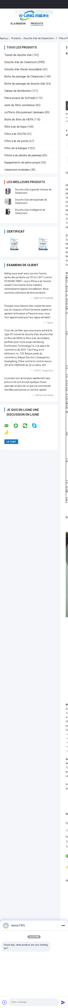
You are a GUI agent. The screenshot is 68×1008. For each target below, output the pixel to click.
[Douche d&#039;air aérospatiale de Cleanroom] (8, 201)
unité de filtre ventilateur (19, 105)
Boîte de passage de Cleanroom (24, 76)
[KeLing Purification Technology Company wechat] (27, 425)
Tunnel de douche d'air (18, 55)
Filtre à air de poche (16, 141)
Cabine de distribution (17, 90)
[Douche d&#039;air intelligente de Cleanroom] (8, 211)
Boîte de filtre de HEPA (18, 119)
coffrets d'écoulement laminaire (24, 112)
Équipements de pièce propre (22, 162)
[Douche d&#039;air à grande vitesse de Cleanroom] (8, 191)
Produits (37, 23)
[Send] (63, 1002)
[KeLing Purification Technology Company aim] (8, 432)
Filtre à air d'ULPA (15, 134)
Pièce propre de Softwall (19, 98)
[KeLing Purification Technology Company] (34, 15)
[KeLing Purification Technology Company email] (8, 425)
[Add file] (4, 1002)
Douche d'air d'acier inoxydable (23, 69)
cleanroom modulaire (17, 169)
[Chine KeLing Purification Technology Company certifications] (14, 243)
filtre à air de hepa (15, 126)
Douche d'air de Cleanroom (39, 38)
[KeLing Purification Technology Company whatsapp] (18, 425)
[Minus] (63, 925)
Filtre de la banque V (16, 148)
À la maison (17, 23)
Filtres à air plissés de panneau (23, 155)
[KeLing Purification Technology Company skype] (36, 425)
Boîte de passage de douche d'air (24, 83)
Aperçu (4, 38)
